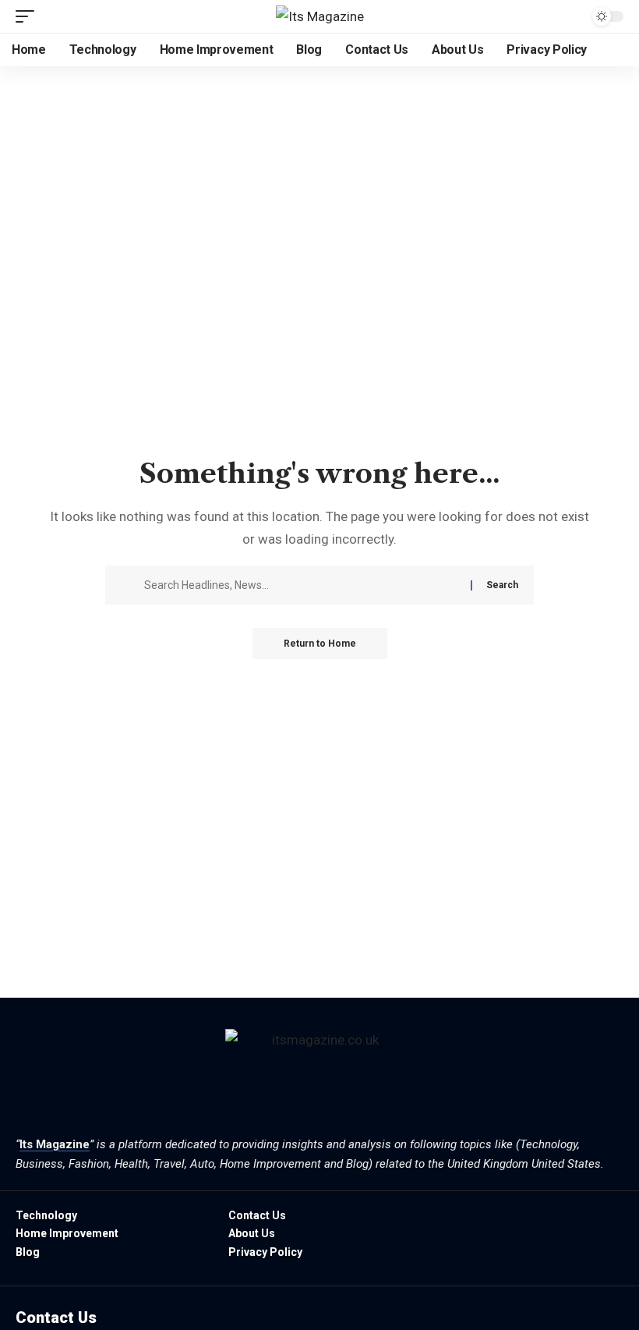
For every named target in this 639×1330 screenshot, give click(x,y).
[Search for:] (301, 585)
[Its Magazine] (320, 16)
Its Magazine (54, 1144)
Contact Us (56, 1317)
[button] (29, 16)
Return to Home (320, 643)
